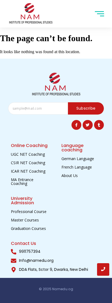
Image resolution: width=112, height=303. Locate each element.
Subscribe (86, 108)
